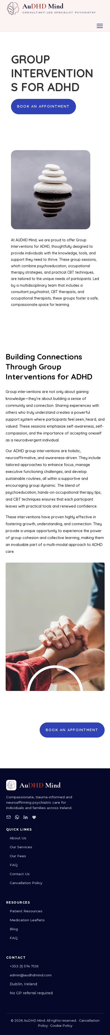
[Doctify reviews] (33, 818)
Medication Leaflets (27, 920)
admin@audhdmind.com (31, 975)
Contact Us (20, 874)
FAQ (14, 865)
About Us (18, 838)
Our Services (21, 847)
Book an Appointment (43, 106)
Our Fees (18, 856)
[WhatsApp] (17, 818)
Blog (14, 929)
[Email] (8, 818)
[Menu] (100, 26)
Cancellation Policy (26, 883)
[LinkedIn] (25, 818)
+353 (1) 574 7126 (24, 966)
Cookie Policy (61, 1026)
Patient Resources (26, 911)
